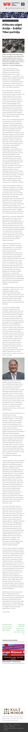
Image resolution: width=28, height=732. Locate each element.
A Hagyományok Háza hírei (8, 20)
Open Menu (22, 4)
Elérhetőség (12, 726)
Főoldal (5, 725)
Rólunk (10, 725)
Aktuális (16, 20)
